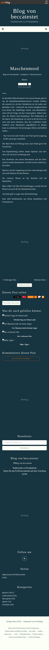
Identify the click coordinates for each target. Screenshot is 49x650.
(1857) (8, 593)
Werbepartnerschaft (25, 634)
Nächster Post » (40, 280)
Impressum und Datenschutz (13, 574)
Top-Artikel (32, 631)
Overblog (39, 621)
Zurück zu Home (24, 285)
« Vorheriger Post (9, 280)
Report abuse (8, 634)
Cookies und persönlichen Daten (17, 637)
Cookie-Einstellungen (34, 637)
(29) (8, 604)
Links (4, 577)
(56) (8, 599)
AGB (15, 634)
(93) (9, 596)
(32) (6, 602)
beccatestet (25, 471)
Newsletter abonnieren (11, 303)
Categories (24, 74)
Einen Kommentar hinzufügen (21, 358)
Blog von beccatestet (24, 14)
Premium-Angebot (37, 634)
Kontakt (40, 631)
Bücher (24, 80)
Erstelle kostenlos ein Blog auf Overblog (16, 631)
